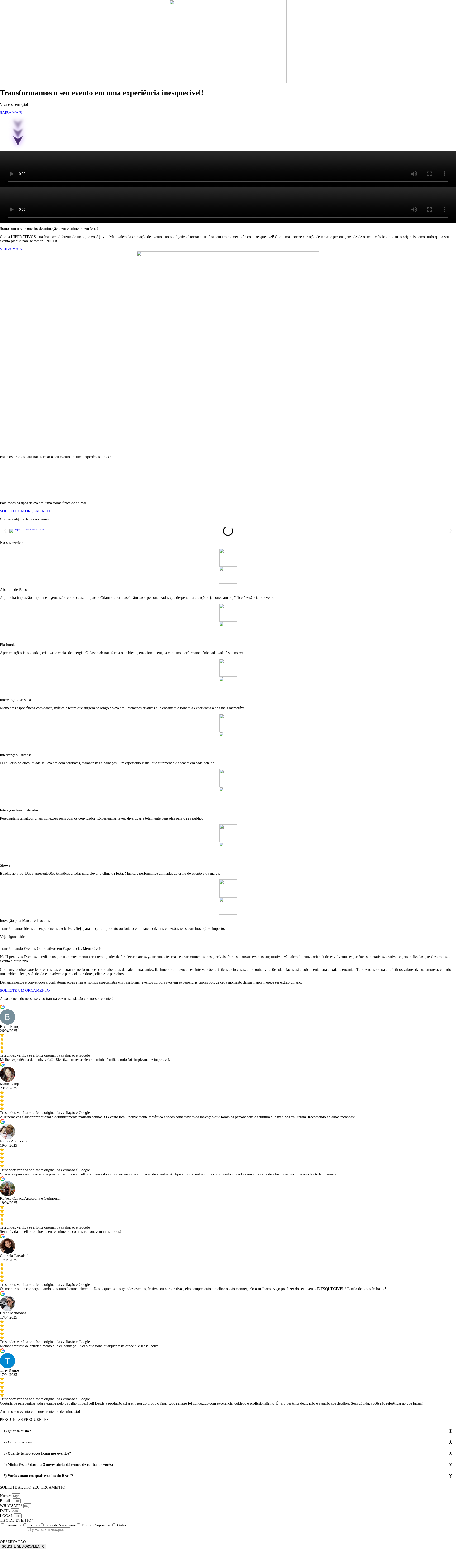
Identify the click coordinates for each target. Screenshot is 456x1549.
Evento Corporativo (96, 1525)
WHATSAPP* (11, 1506)
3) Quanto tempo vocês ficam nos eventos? (37, 1453)
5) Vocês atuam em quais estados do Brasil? (38, 1476)
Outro (121, 1525)
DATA (5, 1511)
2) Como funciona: (18, 1442)
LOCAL (7, 1516)
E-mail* (6, 1501)
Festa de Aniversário (60, 1525)
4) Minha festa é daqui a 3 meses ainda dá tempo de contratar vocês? (59, 1464)
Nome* (6, 1496)
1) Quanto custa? (17, 1431)
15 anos (34, 1525)
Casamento (14, 1525)
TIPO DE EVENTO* (16, 1520)
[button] (5, 531)
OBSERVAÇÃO (13, 1542)
